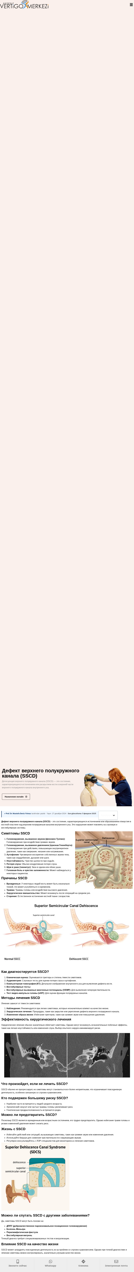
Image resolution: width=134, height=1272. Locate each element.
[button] (131, 5)
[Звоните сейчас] (18, 1261)
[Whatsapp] (50, 1261)
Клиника (83, 1265)
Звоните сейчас (18, 1265)
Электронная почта (116, 1265)
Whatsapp (50, 1265)
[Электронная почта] (116, 1261)
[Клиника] (83, 1261)
